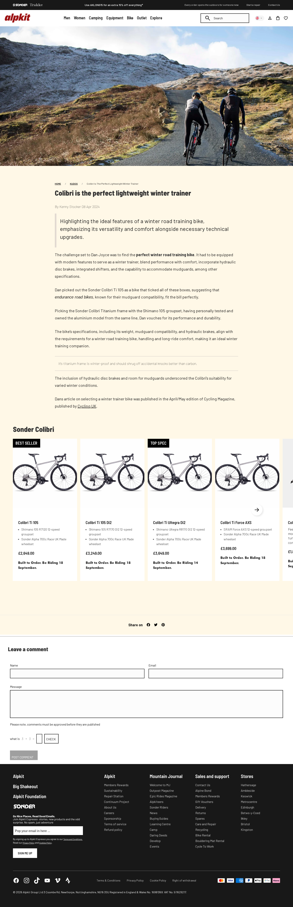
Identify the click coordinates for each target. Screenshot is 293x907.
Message (16, 686)
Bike (130, 17)
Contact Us (274, 4)
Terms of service (115, 824)
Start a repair (253, 4)
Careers (109, 813)
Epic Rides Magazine (163, 796)
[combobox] (225, 18)
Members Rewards (116, 785)
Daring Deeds (158, 835)
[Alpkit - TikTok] (37, 880)
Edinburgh (247, 807)
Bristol (245, 824)
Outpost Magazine (162, 790)
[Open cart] (277, 18)
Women (79, 17)
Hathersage (248, 785)
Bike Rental (202, 835)
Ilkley (244, 818)
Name (14, 665)
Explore (156, 17)
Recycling (201, 829)
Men (67, 17)
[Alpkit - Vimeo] (57, 880)
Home (58, 183)
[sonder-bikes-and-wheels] (20, 5)
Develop (155, 841)
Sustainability (113, 790)
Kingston (247, 829)
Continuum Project (116, 802)
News (153, 813)
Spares (200, 818)
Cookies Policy (45, 843)
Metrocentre (249, 802)
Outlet (142, 17)
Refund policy (113, 829)
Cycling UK (87, 406)
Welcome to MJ (160, 785)
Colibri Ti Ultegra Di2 (169, 522)
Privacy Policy (28, 843)
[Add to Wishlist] (71, 442)
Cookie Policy (158, 880)
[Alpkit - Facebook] (16, 880)
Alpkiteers (156, 802)
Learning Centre (160, 824)
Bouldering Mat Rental (209, 841)
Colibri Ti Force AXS (236, 522)
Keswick (246, 796)
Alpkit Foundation (29, 796)
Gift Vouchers (204, 802)
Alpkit (18, 776)
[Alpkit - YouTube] (47, 880)
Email (152, 665)
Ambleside (248, 790)
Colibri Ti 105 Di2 (99, 522)
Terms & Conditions (108, 880)
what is (15, 739)
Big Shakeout (25, 786)
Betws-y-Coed (250, 813)
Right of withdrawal (184, 880)
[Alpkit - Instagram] (26, 880)
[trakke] (36, 5)
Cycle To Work (204, 846)
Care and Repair (205, 824)
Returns (200, 813)
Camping (96, 17)
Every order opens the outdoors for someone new (212, 4)
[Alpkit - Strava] (68, 880)
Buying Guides (159, 818)
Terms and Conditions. (73, 839)
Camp (153, 829)
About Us (110, 807)
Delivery (200, 807)
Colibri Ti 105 (28, 522)
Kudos (74, 183)
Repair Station (113, 796)
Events (154, 846)
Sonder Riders (159, 807)
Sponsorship (112, 818)
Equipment (114, 17)
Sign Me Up (25, 853)
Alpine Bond (203, 790)
